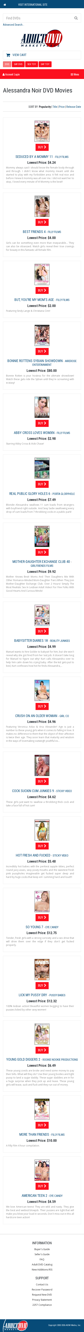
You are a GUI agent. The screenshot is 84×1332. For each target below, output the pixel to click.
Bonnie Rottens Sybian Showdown (35, 361)
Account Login (12, 74)
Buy (41, 147)
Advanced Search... (13, 24)
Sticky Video (64, 791)
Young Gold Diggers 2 (23, 1059)
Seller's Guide (42, 1254)
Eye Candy (52, 927)
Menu (76, 74)
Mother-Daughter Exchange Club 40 (42, 562)
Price (62, 106)
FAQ (42, 1259)
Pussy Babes (57, 995)
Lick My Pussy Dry (33, 995)
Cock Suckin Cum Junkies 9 (33, 791)
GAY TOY (45, 64)
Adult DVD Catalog (42, 1264)
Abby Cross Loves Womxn (34, 433)
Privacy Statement (42, 1299)
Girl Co (64, 716)
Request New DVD (42, 1294)
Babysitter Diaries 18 (31, 640)
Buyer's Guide (42, 1249)
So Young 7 (35, 927)
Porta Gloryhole (64, 494)
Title (55, 106)
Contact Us (42, 1284)
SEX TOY (31, 64)
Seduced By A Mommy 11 (34, 157)
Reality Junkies (60, 641)
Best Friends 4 (34, 232)
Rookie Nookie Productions (60, 1059)
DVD (7, 64)
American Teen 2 (35, 1195)
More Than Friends (34, 1134)
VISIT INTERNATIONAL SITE (32, 4)
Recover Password (42, 1289)
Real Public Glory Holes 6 (30, 494)
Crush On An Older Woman (36, 716)
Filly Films (62, 157)
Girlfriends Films (42, 566)
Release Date (73, 106)
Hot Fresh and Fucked (33, 855)
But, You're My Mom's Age (34, 300)
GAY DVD (18, 64)
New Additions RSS (42, 1269)
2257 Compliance (42, 1305)
